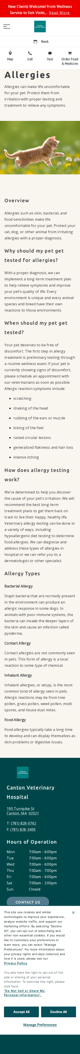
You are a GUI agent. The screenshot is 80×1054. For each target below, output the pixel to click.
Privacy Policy (15, 963)
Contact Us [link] (28, 902)
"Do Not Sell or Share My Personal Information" (24, 993)
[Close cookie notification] (73, 912)
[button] (6, 26)
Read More (59, 13)
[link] (40, 26)
